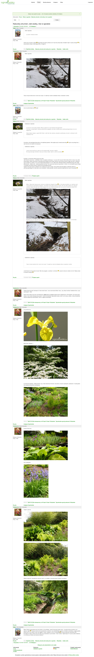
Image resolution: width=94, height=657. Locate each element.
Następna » (34, 26)
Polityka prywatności (17, 650)
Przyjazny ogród (35, 175)
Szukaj (57, 20)
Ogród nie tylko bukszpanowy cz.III (35, 100)
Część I (48, 100)
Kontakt (15, 651)
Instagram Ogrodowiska (29, 103)
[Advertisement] (47, 8)
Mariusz (15, 121)
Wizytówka (59, 49)
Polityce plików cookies (74, 655)
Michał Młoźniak (74, 648)
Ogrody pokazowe (47, 2)
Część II (45, 100)
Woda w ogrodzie (26, 17)
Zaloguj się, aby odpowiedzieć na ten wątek (47, 645)
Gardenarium (16, 51)
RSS (55, 648)
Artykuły (33, 2)
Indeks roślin (65, 49)
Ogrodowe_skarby (30, 49)
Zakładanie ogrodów (37, 648)
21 (29, 26)
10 (26, 26)
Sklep (61, 2)
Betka (14, 28)
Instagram (55, 2)
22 (31, 26)
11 (27, 26)
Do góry (14, 49)
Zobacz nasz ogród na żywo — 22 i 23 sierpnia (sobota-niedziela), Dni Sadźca (45, 14)
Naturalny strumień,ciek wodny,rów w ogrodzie (45, 49)
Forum (39, 2)
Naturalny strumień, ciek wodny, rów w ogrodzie (41, 17)
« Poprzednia (16, 26)
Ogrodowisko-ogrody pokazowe (62, 100)
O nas (14, 648)
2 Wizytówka (72, 100)
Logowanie (90, 2)
